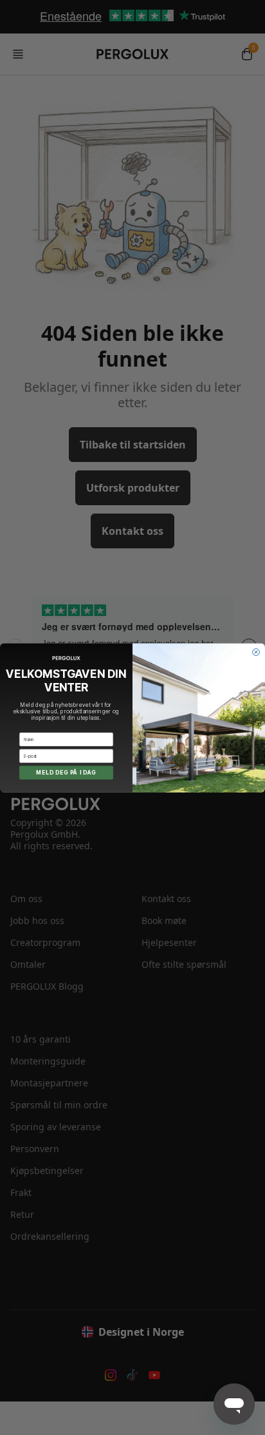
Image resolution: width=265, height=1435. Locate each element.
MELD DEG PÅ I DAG (66, 772)
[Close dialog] (256, 651)
